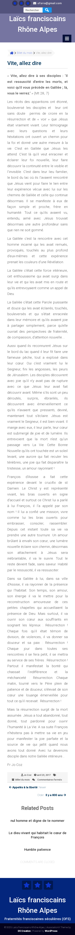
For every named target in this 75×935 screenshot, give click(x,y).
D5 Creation (24, 931)
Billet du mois (22, 779)
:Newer (29, 787)
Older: (50, 795)
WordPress (51, 931)
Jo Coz (27, 775)
